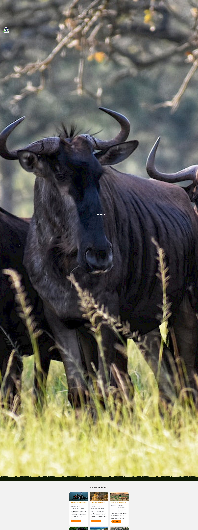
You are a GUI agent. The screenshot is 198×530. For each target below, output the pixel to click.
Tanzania (106, 217)
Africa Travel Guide (108, 479)
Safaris (90, 479)
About (115, 479)
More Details (76, 520)
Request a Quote (122, 479)
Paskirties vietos (98, 217)
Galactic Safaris (75, 479)
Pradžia (91, 217)
